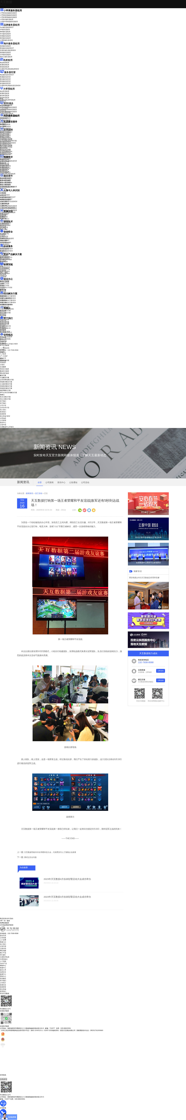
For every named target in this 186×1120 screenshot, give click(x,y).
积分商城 (5, 331)
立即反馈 (161, 680)
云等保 (4, 236)
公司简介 (3, 983)
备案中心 (3, 974)
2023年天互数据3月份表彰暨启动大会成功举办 (67, 897)
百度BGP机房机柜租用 (9, 69)
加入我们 (3, 325)
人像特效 (4, 203)
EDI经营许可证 (5, 269)
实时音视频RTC (5, 172)
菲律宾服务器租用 (8, 50)
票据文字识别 (4, 136)
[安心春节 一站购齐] (148, 514)
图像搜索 (3, 216)
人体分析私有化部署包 (7, 208)
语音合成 (3, 226)
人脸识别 (3, 193)
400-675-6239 (5, 1077)
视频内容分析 (4, 159)
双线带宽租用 (4, 98)
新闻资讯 (29, 493)
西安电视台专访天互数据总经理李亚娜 (144, 578)
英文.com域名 (4, 106)
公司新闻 (3, 337)
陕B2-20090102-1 (37, 1030)
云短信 (2, 288)
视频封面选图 (4, 164)
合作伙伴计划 (4, 323)
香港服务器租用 (7, 48)
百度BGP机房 (4, 957)
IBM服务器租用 (5, 32)
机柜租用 (8, 60)
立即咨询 (161, 671)
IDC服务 (3, 955)
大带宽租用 (9, 89)
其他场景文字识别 (6, 154)
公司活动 (85, 482)
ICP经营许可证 (5, 267)
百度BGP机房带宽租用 (7, 100)
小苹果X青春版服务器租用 (9, 21)
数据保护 (3, 261)
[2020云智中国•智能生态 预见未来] (148, 540)
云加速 (2, 286)
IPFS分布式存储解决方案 (8, 392)
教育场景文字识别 (6, 145)
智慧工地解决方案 (8, 302)
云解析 (2, 284)
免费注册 (3, 361)
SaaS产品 (3, 275)
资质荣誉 (3, 329)
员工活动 (38, 493)
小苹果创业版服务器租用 (8, 13)
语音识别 (4, 224)
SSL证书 (4, 243)
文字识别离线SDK (6, 151)
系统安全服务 (6, 249)
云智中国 (3, 342)
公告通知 (73, 482)
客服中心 (3, 968)
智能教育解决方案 (6, 382)
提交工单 (3, 970)
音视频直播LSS (5, 168)
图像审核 (3, 218)
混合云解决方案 (5, 313)
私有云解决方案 (5, 310)
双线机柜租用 (4, 67)
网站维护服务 (4, 373)
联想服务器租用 (5, 38)
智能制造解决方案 (6, 386)
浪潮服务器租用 (5, 36)
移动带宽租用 (4, 95)
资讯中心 (3, 339)
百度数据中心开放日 (9, 344)
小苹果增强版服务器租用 (8, 17)
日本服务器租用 (5, 55)
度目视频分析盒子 (6, 178)
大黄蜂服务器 (6, 40)
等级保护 (3, 234)
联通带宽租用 (4, 93)
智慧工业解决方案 (8, 298)
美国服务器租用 (5, 46)
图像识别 (4, 214)
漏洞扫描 (5, 257)
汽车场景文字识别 (6, 139)
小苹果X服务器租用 (6, 19)
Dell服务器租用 (7, 27)
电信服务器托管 (7, 75)
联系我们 (3, 327)
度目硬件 (8, 176)
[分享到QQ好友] (89, 510)
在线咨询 (3, 1079)
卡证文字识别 (4, 134)
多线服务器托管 (5, 83)
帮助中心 (3, 352)
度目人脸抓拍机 (5, 185)
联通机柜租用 (4, 65)
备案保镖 (5, 273)
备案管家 (5, 271)
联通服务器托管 (5, 77)
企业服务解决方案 (6, 384)
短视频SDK (4, 170)
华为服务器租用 (5, 34)
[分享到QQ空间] (93, 510)
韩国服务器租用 (5, 52)
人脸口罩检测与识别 (8, 201)
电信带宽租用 (4, 91)
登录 (1, 358)
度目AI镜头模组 (5, 180)
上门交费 (3, 940)
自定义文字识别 (5, 149)
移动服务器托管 (5, 79)
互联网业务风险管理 (7, 238)
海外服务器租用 (12, 43)
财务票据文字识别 (6, 147)
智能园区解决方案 (6, 388)
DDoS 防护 (4, 118)
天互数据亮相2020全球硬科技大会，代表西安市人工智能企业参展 (50, 852)
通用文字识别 (6, 132)
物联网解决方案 (5, 390)
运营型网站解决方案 (7, 380)
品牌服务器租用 (12, 25)
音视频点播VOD (5, 166)
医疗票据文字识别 (8, 143)
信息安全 (3, 972)
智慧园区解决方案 (8, 300)
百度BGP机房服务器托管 (10, 85)
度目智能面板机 (7, 187)
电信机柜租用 (4, 62)
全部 (40, 482)
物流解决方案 (6, 305)
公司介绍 (3, 321)
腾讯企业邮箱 (4, 281)
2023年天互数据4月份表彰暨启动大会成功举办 (67, 879)
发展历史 (3, 985)
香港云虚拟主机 (5, 112)
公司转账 (3, 938)
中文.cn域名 (4, 108)
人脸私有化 (4, 206)
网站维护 (5, 259)
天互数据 (6, 2)
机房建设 (3, 124)
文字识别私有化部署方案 (8, 141)
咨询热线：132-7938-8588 (9, 350)
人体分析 (5, 195)
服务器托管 (10, 72)
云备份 (2, 365)
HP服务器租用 (5, 29)
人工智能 (3, 126)
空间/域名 (8, 103)
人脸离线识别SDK (7, 197)
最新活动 (3, 5)
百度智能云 (4, 959)
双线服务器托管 (5, 81)
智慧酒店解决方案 (8, 296)
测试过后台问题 (30, 857)
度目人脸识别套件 (6, 183)
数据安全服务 (6, 251)
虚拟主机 (3, 110)
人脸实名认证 (6, 199)
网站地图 (3, 950)
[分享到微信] (80, 510)
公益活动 (3, 948)
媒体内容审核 (4, 162)
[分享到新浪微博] (84, 510)
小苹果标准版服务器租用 (8, 15)
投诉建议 (3, 978)
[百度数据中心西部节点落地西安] (148, 565)
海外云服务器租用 (6, 57)
